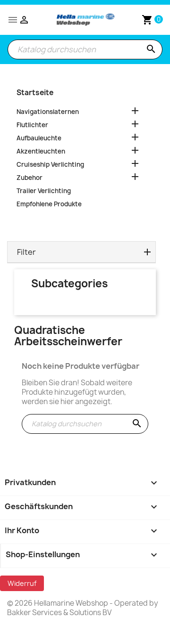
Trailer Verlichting (44, 191)
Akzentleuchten (41, 151)
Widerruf (22, 583)
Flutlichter (32, 125)
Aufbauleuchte (39, 138)
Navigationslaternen (48, 111)
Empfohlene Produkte (49, 204)
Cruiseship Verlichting (50, 164)
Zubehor (29, 177)
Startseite (35, 92)
